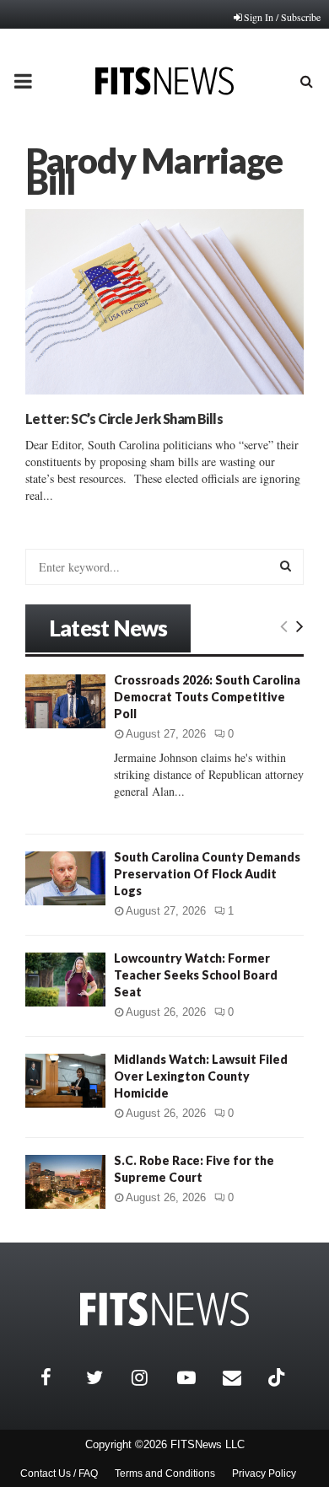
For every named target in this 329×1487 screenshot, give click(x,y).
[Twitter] (104, 1377)
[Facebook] (59, 1377)
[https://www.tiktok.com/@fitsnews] (278, 1377)
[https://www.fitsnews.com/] (164, 1309)
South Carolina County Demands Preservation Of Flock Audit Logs (207, 874)
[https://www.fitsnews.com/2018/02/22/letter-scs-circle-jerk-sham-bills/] (164, 302)
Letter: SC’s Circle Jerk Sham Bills (124, 419)
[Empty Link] (284, 625)
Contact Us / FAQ (59, 1473)
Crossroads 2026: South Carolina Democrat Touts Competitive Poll (207, 697)
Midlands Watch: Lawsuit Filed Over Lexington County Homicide (201, 1076)
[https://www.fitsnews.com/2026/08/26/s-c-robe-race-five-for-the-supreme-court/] (65, 1181)
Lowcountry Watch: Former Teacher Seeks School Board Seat (196, 975)
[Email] (241, 1377)
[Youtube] (195, 1377)
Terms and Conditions (165, 1473)
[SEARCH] (285, 565)
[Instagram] (150, 1377)
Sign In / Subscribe (282, 17)
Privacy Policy (264, 1473)
